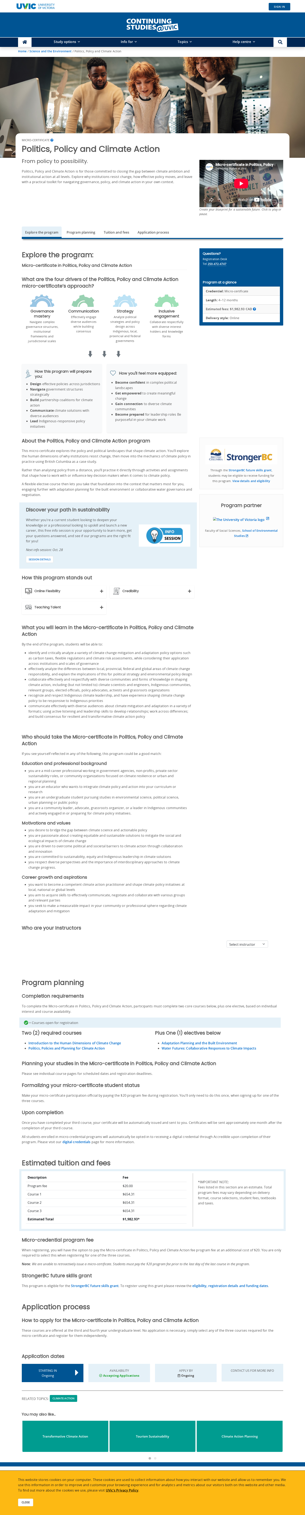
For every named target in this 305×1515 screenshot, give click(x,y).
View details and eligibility (251, 481)
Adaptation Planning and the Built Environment (199, 1043)
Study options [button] (65, 41)
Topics (183, 41)
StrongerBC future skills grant (250, 470)
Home (22, 51)
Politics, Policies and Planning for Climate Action (66, 1048)
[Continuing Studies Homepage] (25, 42)
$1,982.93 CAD (229, 309)
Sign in (279, 7)
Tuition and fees (116, 232)
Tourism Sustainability (152, 1436)
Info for (127, 41)
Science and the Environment (50, 51)
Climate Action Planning (240, 1436)
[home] (152, 24)
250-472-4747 (217, 264)
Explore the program (41, 232)
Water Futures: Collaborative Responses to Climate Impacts (209, 1048)
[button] (280, 42)
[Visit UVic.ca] (35, 6)
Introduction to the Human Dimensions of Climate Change (74, 1043)
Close (26, 1502)
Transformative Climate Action (65, 1436)
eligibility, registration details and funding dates (230, 1286)
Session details (40, 559)
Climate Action (63, 1398)
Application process (153, 232)
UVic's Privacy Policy (122, 1490)
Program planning (81, 232)
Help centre (242, 41)
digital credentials (76, 1142)
